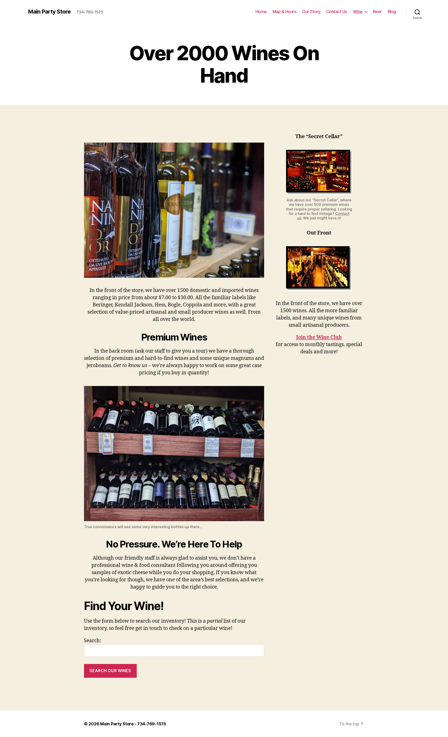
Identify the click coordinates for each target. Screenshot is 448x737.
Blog (392, 11)
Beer (377, 11)
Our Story (311, 11)
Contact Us (336, 11)
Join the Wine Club (319, 337)
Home (261, 11)
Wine (358, 11)
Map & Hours (285, 11)
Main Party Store (49, 11)
